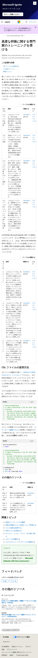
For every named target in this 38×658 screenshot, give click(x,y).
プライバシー (11, 649)
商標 (11, 655)
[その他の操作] (34, 35)
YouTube (26, 115)
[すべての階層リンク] (3, 35)
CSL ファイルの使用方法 (11, 66)
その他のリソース (9, 69)
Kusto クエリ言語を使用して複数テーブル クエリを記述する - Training (19, 602)
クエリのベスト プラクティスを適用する (20, 542)
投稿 (3, 649)
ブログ (27, 646)
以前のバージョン (17, 646)
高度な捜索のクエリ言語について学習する (20, 525)
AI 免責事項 (5, 646)
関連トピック (7, 71)
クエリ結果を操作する (13, 528)
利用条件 (4, 655)
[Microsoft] (19, 22)
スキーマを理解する (12, 539)
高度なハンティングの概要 (15, 522)
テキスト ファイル (33, 118)
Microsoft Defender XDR (15, 36)
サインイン (32, 22)
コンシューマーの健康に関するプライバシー (16, 652)
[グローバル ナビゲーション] (2, 22)
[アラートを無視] (34, 3)
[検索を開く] (26, 22)
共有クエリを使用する (13, 531)
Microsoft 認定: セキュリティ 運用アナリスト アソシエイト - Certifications (19, 615)
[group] (19, 412)
